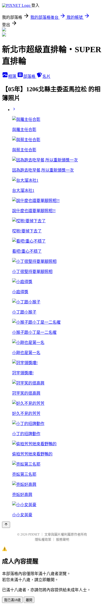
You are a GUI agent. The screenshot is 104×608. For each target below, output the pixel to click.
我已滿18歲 (12, 600)
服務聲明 (62, 539)
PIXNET (34, 534)
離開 (29, 600)
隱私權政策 (43, 539)
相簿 (12, 76)
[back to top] (6, 525)
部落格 (29, 76)
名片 (46, 76)
